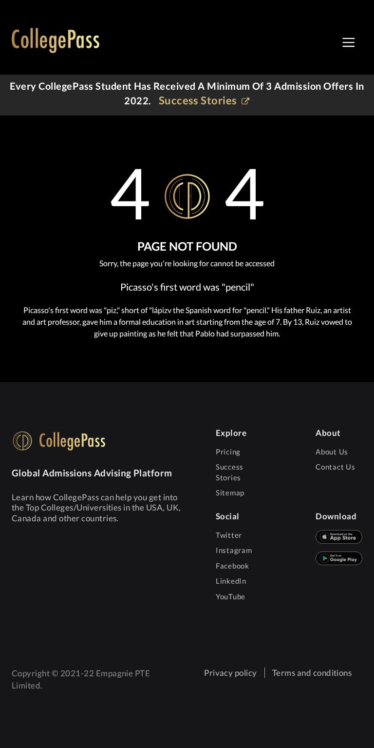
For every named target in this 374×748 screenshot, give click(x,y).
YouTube (230, 596)
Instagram (234, 550)
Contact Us (335, 466)
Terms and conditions (312, 673)
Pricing (228, 451)
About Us (332, 451)
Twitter (229, 535)
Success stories (199, 100)
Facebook (232, 565)
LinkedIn (231, 580)
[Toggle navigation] (348, 42)
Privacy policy (230, 673)
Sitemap (230, 492)
